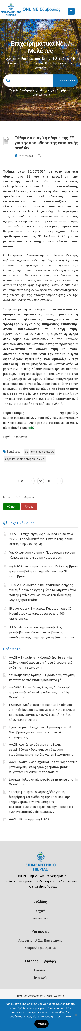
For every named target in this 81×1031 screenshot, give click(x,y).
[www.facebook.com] (31, 481)
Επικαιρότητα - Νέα (34, 58)
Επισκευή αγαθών (42, 451)
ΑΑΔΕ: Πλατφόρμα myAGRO (29, 819)
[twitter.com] (22, 481)
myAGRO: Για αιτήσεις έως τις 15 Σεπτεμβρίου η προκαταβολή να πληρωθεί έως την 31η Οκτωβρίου (43, 692)
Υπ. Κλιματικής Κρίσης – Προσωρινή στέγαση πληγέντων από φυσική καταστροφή (42, 555)
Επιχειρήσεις (41, 94)
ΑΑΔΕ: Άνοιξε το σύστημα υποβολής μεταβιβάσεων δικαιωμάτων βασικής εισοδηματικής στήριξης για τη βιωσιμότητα (41, 749)
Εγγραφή (40, 977)
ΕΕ (26, 451)
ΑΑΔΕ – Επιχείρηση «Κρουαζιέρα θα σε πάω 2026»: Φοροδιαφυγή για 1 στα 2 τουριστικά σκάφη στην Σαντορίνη (41, 662)
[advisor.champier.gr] (59, 481)
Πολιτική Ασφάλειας (29, 995)
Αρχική (11, 58)
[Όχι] (76, 1017)
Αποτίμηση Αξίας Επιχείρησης (40, 940)
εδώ (31, 428)
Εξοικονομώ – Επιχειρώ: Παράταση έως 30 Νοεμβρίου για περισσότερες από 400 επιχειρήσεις (40, 732)
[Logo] (41, 864)
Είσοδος (40, 970)
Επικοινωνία (40, 918)
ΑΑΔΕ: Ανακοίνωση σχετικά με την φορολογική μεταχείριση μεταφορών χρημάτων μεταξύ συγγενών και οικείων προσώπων (43, 767)
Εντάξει (42, 1023)
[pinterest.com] (40, 481)
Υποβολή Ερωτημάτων (40, 948)
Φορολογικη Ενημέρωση (56, 90)
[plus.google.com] (50, 481)
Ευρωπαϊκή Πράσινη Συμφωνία (25, 459)
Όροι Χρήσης (55, 995)
